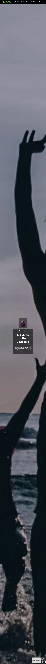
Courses (34, 1)
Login (43, 2)
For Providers (28, 2)
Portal (21, 1)
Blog (18, 1)
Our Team (32, 2)
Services (24, 1)
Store (15, 1)
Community (39, 1)
